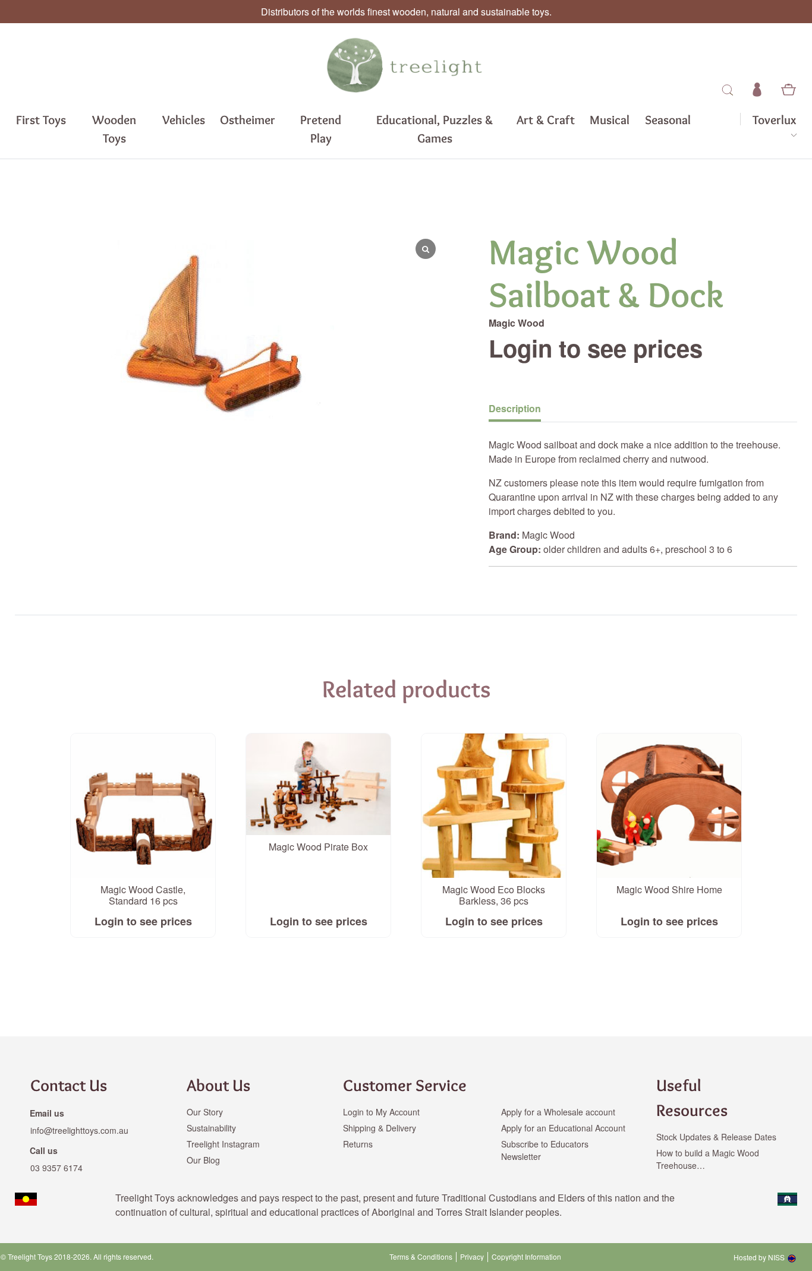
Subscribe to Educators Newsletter (544, 1150)
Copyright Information (526, 1256)
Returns (358, 1144)
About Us (218, 1085)
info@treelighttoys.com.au (79, 1130)
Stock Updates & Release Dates (716, 1137)
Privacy (472, 1256)
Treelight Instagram (223, 1144)
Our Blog (203, 1160)
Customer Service (405, 1085)
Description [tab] (515, 408)
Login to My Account (381, 1112)
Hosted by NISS (759, 1257)
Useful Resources (692, 1097)
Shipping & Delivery (379, 1128)
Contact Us (68, 1085)
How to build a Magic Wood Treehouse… (707, 1159)
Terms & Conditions (420, 1256)
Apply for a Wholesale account (558, 1112)
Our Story (205, 1112)
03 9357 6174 (56, 1168)
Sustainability (211, 1128)
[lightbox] (110, 329)
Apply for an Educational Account (563, 1128)
